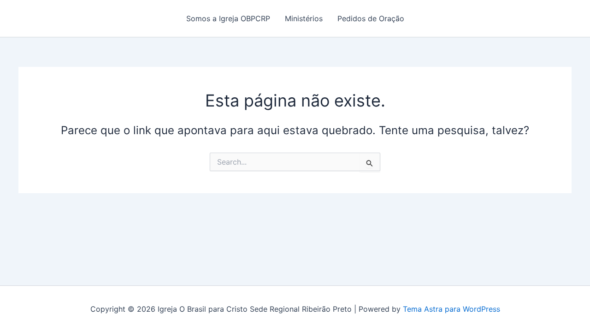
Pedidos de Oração (370, 18)
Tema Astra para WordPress (451, 309)
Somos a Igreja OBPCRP (228, 18)
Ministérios (304, 18)
